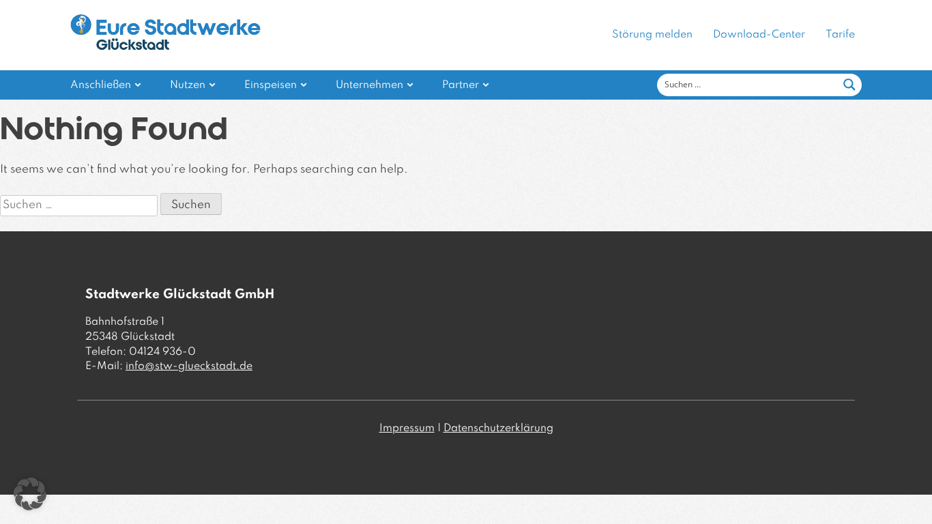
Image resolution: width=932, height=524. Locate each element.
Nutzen (187, 85)
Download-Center (759, 34)
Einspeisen (270, 85)
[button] (30, 494)
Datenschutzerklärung (498, 428)
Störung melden (652, 34)
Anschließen (100, 85)
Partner (460, 85)
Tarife (840, 34)
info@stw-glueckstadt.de (189, 366)
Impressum (407, 428)
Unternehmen (369, 85)
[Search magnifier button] (849, 84)
